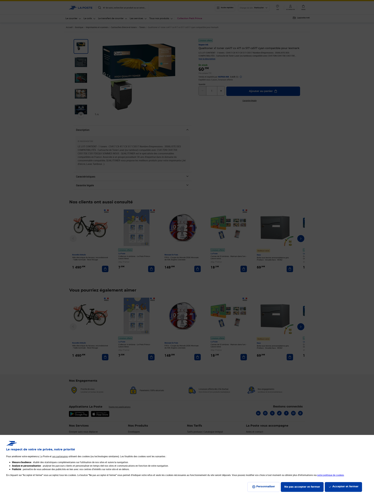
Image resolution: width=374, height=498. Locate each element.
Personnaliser (265, 486)
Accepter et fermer (345, 486)
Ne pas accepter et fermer (302, 487)
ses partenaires (60, 456)
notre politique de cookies (330, 475)
